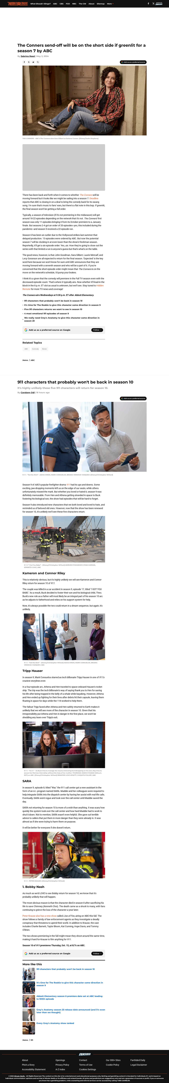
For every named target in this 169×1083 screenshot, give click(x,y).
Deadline (94, 198)
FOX (68, 4)
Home (25, 360)
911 (32, 1040)
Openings (60, 1060)
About (91, 4)
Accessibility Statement (34, 1069)
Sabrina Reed (28, 56)
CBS (61, 4)
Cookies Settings (87, 1069)
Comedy (35, 349)
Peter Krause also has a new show (40, 916)
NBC (74, 4)
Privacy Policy (62, 1064)
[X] (153, 4)
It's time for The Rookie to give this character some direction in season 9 (62, 305)
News (44, 349)
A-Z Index (60, 1069)
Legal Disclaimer (138, 1064)
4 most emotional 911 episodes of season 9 (46, 313)
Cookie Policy (112, 1064)
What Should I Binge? (40, 4)
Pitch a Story (28, 1064)
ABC (55, 4)
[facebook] (148, 4)
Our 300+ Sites (113, 1060)
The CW (82, 4)
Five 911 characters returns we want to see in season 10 (53, 309)
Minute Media (19, 1076)
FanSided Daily (137, 1060)
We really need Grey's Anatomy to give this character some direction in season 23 (62, 319)
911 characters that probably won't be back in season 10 (53, 301)
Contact (83, 1060)
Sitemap (101, 4)
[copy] (38, 62)
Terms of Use (85, 1064)
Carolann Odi (28, 392)
